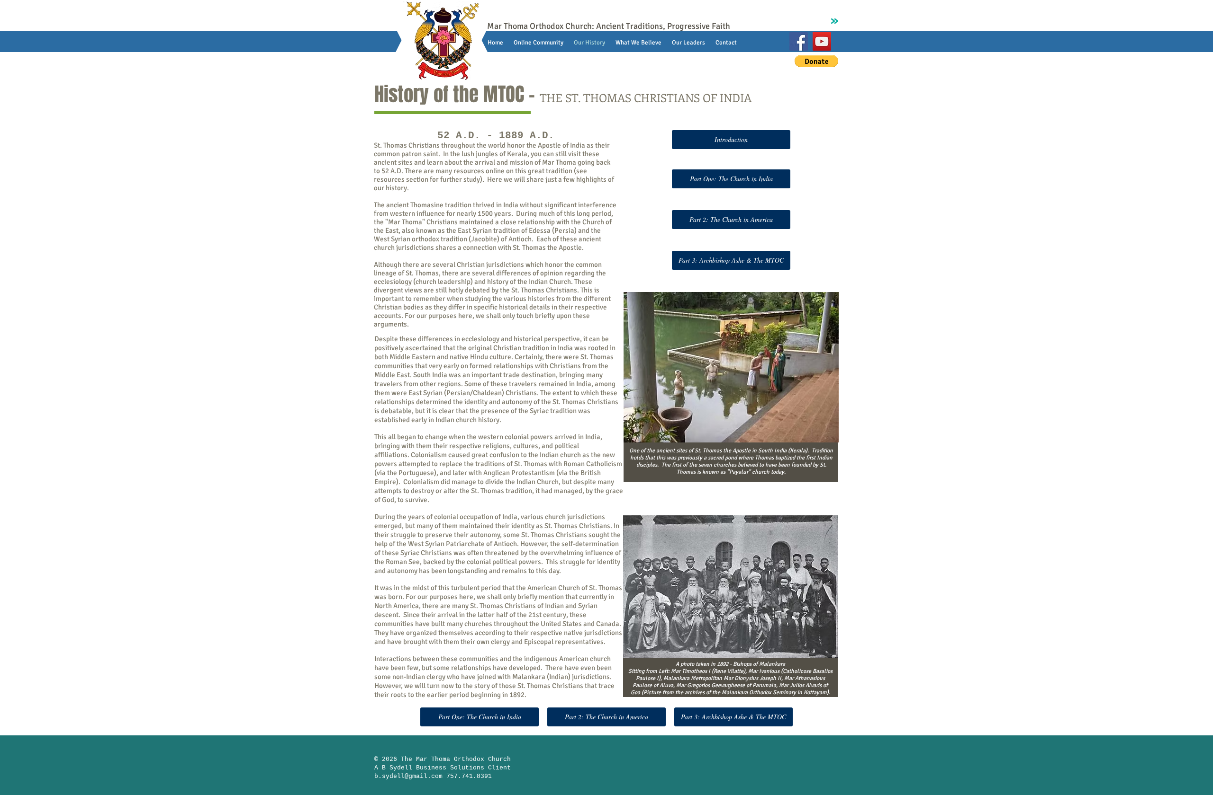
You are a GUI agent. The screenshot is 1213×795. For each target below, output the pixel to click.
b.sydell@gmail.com (408, 776)
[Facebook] (798, 41)
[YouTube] (822, 41)
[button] (816, 61)
